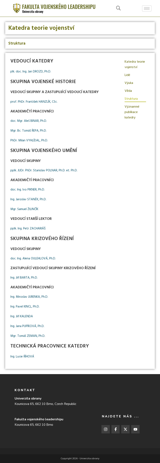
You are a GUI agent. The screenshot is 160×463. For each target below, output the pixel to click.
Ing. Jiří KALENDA (21, 316)
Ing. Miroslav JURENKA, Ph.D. (29, 296)
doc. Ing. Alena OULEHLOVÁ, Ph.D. (33, 258)
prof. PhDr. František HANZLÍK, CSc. (34, 101)
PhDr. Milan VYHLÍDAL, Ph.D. (29, 140)
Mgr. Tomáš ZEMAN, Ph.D (27, 336)
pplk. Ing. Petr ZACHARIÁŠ (28, 228)
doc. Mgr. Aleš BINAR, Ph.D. (28, 120)
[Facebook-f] (115, 429)
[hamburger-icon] (146, 8)
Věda (128, 91)
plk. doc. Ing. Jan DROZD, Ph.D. (30, 71)
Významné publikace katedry (132, 112)
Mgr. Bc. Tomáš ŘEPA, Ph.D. (28, 130)
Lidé (127, 75)
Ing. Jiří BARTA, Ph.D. (24, 277)
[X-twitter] (125, 429)
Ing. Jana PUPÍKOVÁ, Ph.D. (27, 326)
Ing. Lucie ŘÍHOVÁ (22, 356)
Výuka (129, 83)
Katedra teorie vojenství (135, 64)
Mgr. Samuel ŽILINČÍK (24, 209)
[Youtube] (135, 429)
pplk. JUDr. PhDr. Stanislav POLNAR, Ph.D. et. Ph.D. (44, 170)
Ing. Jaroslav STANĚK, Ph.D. (28, 199)
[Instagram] (105, 429)
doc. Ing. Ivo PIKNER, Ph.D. (27, 189)
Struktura (131, 99)
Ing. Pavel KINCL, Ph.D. (25, 306)
